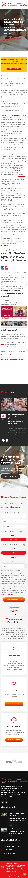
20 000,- (13, 561)
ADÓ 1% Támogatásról (10, 476)
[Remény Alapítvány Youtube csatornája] (6, 802)
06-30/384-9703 (8, 849)
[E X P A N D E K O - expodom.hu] (14, 761)
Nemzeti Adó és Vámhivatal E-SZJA (14, 115)
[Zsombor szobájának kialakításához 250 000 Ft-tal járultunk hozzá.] (4, 829)
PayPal (13, 535)
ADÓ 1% (14, 691)
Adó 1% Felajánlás (7, 75)
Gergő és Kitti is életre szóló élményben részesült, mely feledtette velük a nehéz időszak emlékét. (17, 818)
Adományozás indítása (14, 599)
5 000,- (14, 552)
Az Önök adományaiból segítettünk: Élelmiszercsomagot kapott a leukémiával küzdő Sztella (16, 419)
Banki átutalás (14, 655)
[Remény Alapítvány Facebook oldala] (2, 802)
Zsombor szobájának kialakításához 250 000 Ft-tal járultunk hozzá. (18, 831)
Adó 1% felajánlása (14, 704)
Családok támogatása (15, 426)
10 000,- (13, 557)
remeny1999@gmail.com (10, 853)
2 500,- (14, 548)
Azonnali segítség (14, 726)
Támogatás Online (14, 739)
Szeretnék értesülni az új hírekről (12, 570)
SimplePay (13, 539)
